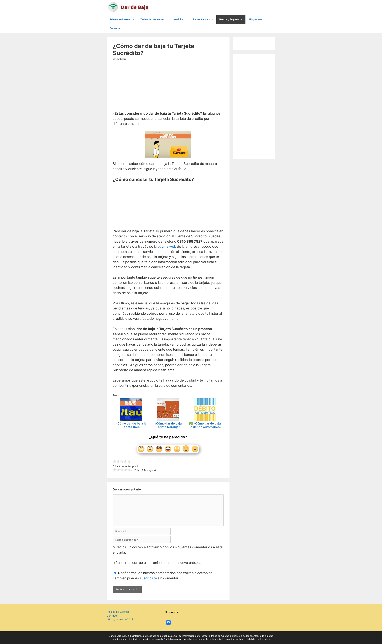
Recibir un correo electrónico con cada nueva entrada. (158, 563)
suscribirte (148, 578)
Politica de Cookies (118, 611)
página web (167, 246)
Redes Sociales (201, 19)
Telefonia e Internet (120, 19)
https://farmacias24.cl (120, 619)
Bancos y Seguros (229, 19)
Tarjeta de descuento (152, 19)
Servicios (178, 19)
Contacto (115, 28)
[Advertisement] (168, 86)
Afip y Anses (255, 19)
